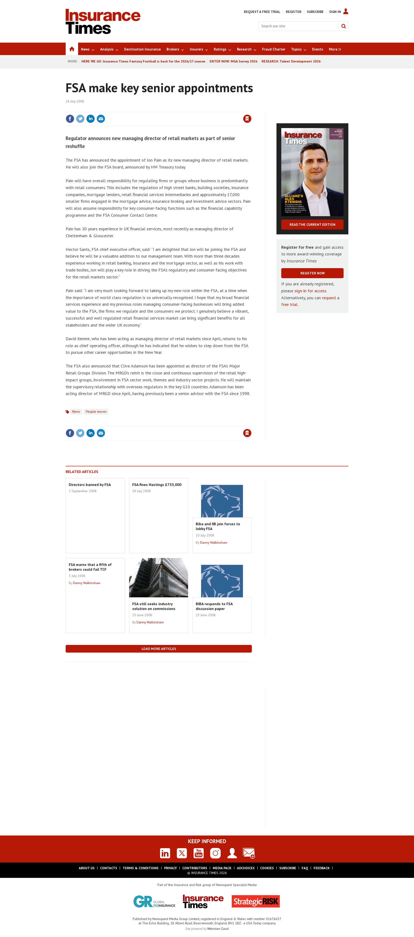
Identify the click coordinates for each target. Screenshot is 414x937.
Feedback (322, 868)
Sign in (191, 109)
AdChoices (246, 868)
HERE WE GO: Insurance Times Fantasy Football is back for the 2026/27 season (143, 61)
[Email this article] (101, 118)
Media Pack (222, 868)
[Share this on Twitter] (80, 118)
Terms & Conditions (141, 868)
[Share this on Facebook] (70, 118)
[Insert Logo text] (103, 32)
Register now (312, 273)
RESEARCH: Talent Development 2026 (291, 61)
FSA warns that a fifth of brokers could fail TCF (90, 567)
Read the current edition (312, 224)
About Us (87, 868)
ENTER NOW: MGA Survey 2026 (233, 61)
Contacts (108, 868)
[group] (334, 49)
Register (293, 12)
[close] (251, 109)
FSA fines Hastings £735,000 (156, 484)
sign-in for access (310, 291)
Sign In (335, 12)
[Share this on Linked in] (90, 118)
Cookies (267, 868)
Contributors (194, 868)
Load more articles (159, 649)
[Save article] (247, 118)
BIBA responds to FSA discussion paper (214, 606)
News (76, 411)
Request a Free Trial (262, 12)
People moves (96, 411)
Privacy (170, 868)
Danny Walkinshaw (213, 542)
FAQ (305, 868)
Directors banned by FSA (90, 484)
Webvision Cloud (218, 929)
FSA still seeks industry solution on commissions (153, 606)
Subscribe (315, 12)
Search (343, 26)
